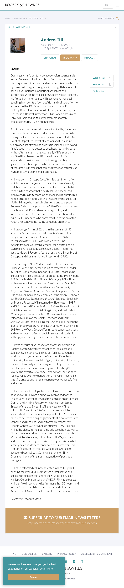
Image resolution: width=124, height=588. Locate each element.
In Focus (89, 57)
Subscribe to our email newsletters (64, 518)
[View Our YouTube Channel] (65, 561)
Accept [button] (33, 577)
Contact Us (29, 553)
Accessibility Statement (96, 553)
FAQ (14, 553)
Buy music (99, 84)
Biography (70, 57)
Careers (47, 553)
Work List (99, 77)
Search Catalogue (106, 18)
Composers (19, 18)
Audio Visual (99, 90)
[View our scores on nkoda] (82, 561)
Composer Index (36, 18)
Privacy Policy (66, 553)
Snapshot (50, 57)
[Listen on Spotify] (74, 561)
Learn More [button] (46, 568)
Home (7, 18)
